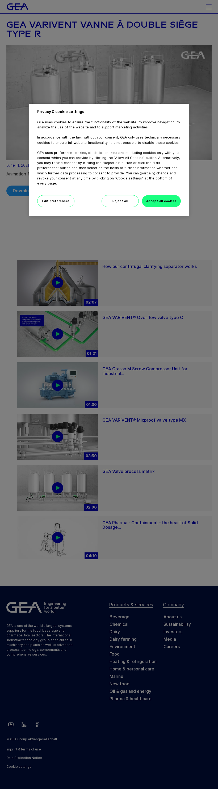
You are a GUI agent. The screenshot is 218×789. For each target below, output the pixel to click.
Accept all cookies (161, 201)
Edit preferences (56, 201)
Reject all (120, 201)
